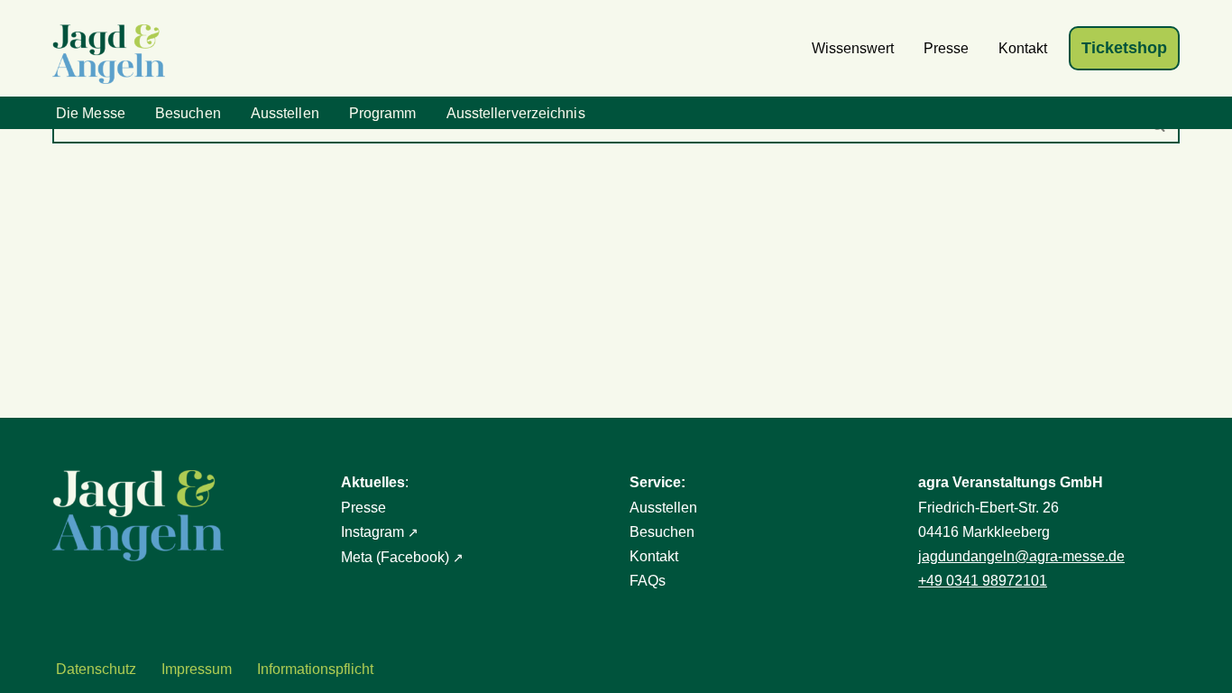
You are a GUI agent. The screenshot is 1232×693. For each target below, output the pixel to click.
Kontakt (1022, 48)
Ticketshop (1124, 48)
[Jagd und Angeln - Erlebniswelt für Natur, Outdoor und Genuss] (113, 54)
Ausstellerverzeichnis (515, 113)
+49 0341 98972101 (982, 580)
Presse (946, 48)
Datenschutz (96, 669)
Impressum (196, 669)
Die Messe (90, 113)
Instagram (372, 532)
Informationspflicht (315, 669)
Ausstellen (285, 113)
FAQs (648, 580)
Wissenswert (853, 48)
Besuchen (188, 113)
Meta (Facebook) (395, 557)
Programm (383, 113)
